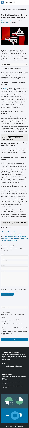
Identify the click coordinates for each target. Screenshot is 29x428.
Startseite (3, 9)
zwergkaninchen (20, 366)
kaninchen (11, 366)
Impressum (20, 426)
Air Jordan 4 (5, 88)
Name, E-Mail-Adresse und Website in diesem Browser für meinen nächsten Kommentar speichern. (13, 290)
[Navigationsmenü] (26, 2)
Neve (8, 424)
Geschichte (8, 9)
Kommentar (4, 271)
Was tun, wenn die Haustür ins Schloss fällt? (10, 320)
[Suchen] (26, 307)
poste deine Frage (9, 356)
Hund (3, 366)
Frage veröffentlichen (14, 339)
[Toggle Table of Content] (25, 64)
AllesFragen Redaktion (7, 20)
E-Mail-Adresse (4, 260)
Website (3, 265)
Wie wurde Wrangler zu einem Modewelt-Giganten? (14, 236)
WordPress (20, 424)
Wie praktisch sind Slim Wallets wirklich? (11, 234)
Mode (7, 22)
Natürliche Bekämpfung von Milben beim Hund (11, 324)
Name (3, 254)
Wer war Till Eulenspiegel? (8, 231)
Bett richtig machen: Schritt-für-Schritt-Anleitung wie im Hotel (14, 327)
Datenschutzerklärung (11, 426)
